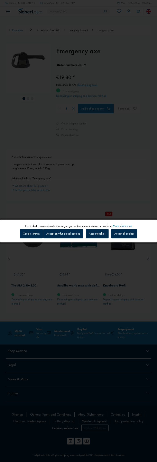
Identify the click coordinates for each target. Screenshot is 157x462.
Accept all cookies (124, 233)
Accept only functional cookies (63, 233)
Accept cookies (97, 233)
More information (122, 225)
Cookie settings (31, 233)
